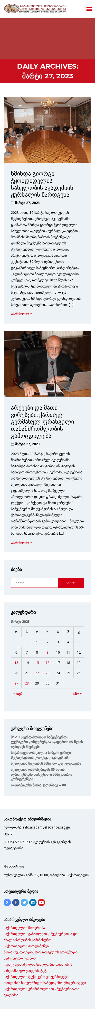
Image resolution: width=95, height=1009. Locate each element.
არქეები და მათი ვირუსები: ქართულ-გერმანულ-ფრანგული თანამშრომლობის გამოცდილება (42, 421)
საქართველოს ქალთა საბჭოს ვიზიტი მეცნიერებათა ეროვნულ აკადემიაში (41, 755)
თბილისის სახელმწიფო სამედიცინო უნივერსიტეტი (45, 982)
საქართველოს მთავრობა (24, 927)
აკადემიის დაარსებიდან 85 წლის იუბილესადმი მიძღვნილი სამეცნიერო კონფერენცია (41, 774)
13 (16, 662)
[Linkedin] (33, 902)
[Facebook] (15, 902)
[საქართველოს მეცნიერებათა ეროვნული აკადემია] (35, 8)
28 (27, 683)
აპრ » (77, 693)
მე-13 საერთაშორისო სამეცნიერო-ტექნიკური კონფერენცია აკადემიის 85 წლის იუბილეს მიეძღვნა (47, 742)
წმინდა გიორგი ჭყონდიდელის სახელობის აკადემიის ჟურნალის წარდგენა (42, 184)
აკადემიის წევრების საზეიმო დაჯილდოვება (46, 763)
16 (47, 662)
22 (37, 673)
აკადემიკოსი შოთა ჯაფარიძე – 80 (38, 785)
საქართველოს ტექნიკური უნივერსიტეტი (36, 976)
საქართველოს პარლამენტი (26, 946)
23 (47, 673)
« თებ (17, 693)
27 (16, 683)
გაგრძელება (20, 313)
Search (71, 582)
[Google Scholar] (7, 902)
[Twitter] (24, 902)
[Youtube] (41, 902)
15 (37, 662)
